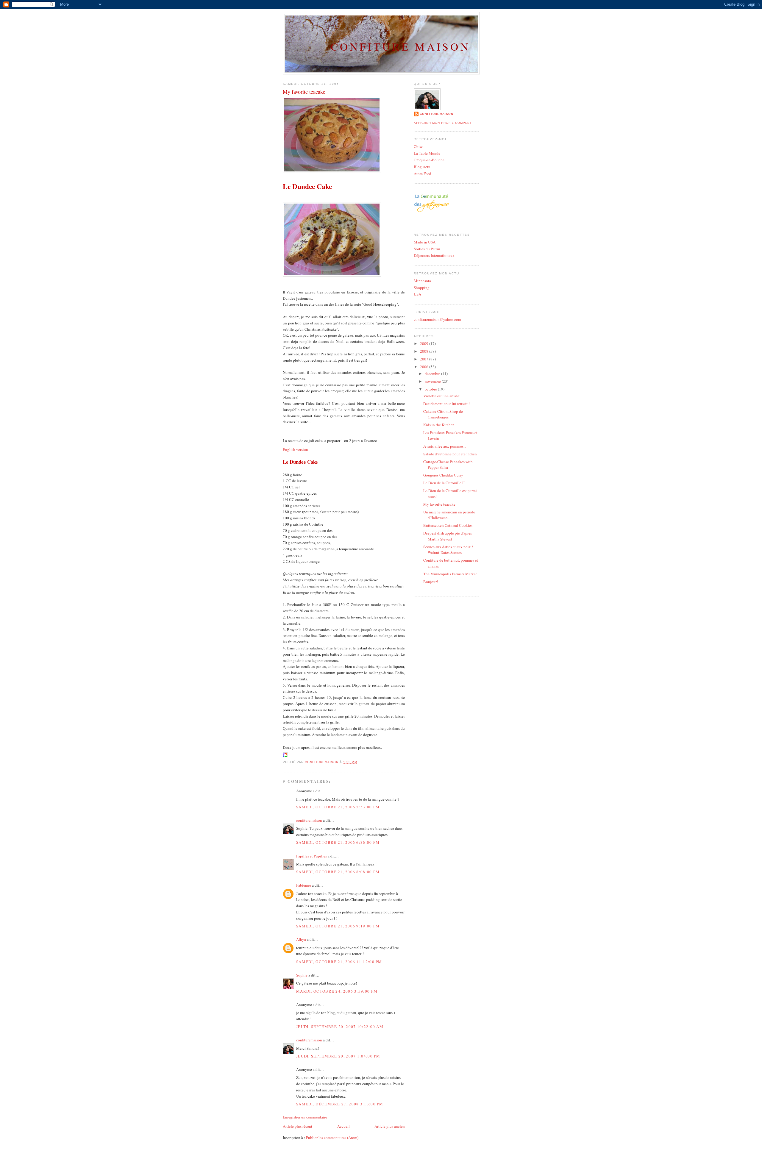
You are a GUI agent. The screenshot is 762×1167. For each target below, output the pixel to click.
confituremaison (309, 820)
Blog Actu (422, 166)
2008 (424, 351)
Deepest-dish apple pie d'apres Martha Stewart (447, 536)
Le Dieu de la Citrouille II (444, 482)
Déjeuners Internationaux (434, 255)
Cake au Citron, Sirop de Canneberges (443, 414)
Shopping (422, 287)
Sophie (301, 975)
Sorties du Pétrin (427, 248)
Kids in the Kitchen (439, 424)
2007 (424, 359)
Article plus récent (297, 1126)
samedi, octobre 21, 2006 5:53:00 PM (338, 807)
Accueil (343, 1126)
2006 (424, 366)
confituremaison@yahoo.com (437, 319)
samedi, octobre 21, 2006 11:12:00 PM (339, 961)
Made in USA (424, 242)
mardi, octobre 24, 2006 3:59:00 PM (336, 991)
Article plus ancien (389, 1126)
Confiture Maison (400, 46)
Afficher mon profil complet (443, 122)
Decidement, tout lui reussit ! (446, 403)
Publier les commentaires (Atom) (332, 1137)
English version (295, 449)
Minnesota (422, 280)
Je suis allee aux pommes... (444, 446)
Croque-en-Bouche (429, 160)
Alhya (301, 939)
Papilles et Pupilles (311, 856)
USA (417, 294)
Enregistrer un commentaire (305, 1117)
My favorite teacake (439, 504)
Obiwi (419, 146)
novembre (433, 381)
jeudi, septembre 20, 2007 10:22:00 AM (339, 1026)
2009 (424, 343)
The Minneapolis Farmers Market (450, 574)
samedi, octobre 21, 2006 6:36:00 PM (338, 842)
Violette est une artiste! (441, 396)
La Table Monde (427, 153)
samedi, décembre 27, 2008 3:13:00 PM (339, 1104)
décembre (433, 373)
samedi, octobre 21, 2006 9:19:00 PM (338, 926)
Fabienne (303, 885)
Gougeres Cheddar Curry (443, 475)
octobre (431, 389)
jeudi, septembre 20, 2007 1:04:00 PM (338, 1056)
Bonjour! (430, 581)
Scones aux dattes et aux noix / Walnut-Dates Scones (448, 549)
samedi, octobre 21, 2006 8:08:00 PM (338, 871)
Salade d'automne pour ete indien (450, 454)
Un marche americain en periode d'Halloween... (449, 515)
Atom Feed (422, 173)
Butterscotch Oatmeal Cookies (447, 525)
